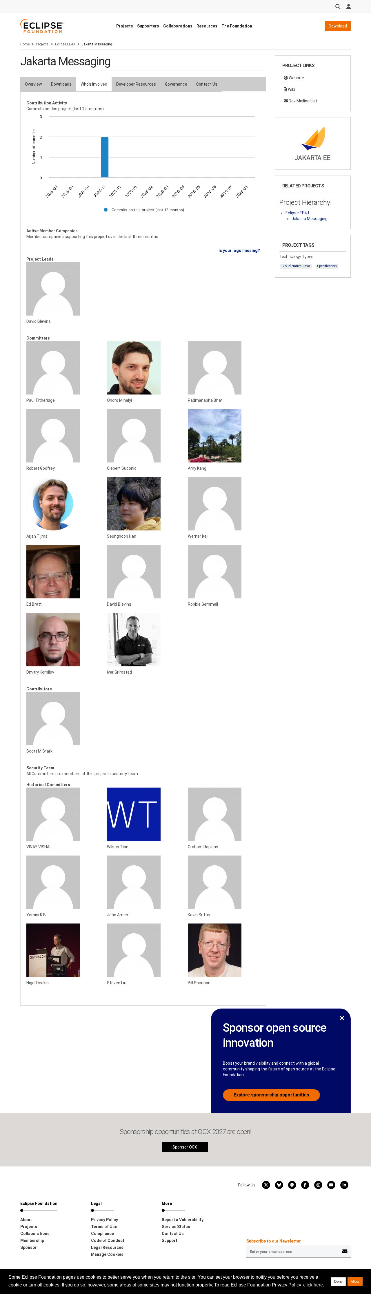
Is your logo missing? (239, 250)
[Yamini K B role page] (62, 882)
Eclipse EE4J (65, 44)
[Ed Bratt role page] (62, 571)
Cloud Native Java (295, 266)
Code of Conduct (107, 1240)
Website (296, 77)
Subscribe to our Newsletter (273, 1241)
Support (169, 1240)
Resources (207, 26)
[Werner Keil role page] (224, 503)
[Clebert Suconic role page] (143, 435)
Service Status (176, 1226)
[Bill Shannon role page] (224, 950)
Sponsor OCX (184, 1147)
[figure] (143, 167)
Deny (338, 1282)
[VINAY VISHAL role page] (62, 814)
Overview (33, 84)
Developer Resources (136, 84)
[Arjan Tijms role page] (62, 503)
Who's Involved (94, 84)
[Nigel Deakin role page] (62, 950)
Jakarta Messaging (310, 218)
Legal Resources (107, 1247)
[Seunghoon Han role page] (143, 503)
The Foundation (236, 26)
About (26, 1219)
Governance (176, 84)
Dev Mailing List (302, 101)
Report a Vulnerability (182, 1219)
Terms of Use (104, 1226)
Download (338, 26)
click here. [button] (313, 1284)
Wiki (291, 89)
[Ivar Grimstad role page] (143, 639)
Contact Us (206, 84)
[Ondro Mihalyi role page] (143, 368)
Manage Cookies (107, 1254)
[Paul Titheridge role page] (62, 368)
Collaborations (177, 26)
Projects (124, 26)
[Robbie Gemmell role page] (224, 571)
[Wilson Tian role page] (143, 814)
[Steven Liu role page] (143, 950)
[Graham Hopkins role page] (224, 814)
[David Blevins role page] (62, 289)
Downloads (61, 84)
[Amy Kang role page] (224, 435)
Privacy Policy (104, 1219)
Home (25, 44)
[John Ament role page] (143, 882)
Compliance (102, 1233)
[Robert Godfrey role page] (62, 435)
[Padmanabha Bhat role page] (224, 368)
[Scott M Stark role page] (62, 718)
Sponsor (28, 1247)
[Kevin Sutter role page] (224, 882)
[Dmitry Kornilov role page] (62, 639)
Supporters (148, 26)
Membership (32, 1240)
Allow (355, 1282)
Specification (327, 266)
